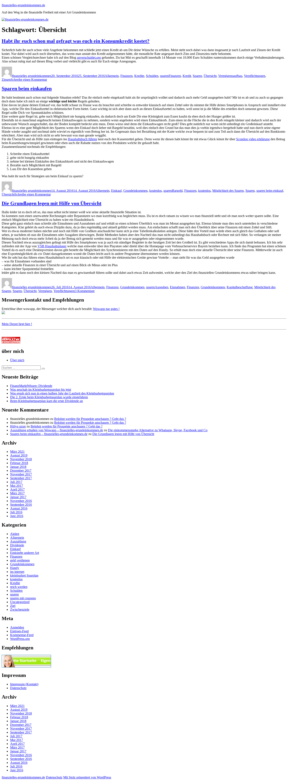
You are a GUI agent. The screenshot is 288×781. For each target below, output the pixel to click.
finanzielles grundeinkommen (31, 76)
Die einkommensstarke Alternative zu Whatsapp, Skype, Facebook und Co (157, 430)
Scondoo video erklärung (253, 139)
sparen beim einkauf (269, 190)
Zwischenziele (19, 609)
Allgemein (112, 76)
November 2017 (21, 474)
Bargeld (177, 190)
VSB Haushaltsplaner (52, 246)
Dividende (17, 545)
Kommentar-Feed (22, 635)
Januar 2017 (18, 497)
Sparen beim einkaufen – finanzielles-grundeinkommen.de (48, 434)
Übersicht (210, 76)
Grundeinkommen (135, 190)
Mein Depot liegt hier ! (17, 324)
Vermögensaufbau (230, 76)
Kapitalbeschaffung (240, 287)
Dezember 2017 (20, 470)
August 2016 (18, 508)
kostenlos (155, 190)
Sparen (197, 76)
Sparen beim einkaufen (27, 88)
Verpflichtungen (254, 76)
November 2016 (21, 501)
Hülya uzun (18, 426)
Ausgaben (161, 287)
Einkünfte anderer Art (24, 553)
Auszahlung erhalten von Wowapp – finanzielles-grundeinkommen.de (56, 430)
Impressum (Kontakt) (24, 684)
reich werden (18, 587)
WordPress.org (20, 639)
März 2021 (17, 451)
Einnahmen (177, 287)
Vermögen (45, 291)
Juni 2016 (16, 516)
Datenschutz (18, 688)
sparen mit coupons (23, 598)
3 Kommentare (85, 291)
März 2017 (17, 493)
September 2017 (21, 478)
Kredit (187, 76)
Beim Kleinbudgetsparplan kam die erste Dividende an (46, 401)
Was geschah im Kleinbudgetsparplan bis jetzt (40, 389)
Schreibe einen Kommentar (29, 79)
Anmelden (17, 627)
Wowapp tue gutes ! (106, 309)
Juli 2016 (16, 512)
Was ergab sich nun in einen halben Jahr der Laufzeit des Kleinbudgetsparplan (62, 393)
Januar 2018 (18, 467)
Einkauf (116, 190)
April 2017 (17, 489)
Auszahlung (18, 541)
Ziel (12, 606)
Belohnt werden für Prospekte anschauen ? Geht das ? (90, 419)
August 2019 (18, 455)
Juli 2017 (16, 482)
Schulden (152, 76)
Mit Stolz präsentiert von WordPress (87, 777)
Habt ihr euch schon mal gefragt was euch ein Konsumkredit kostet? (75, 41)
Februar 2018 (19, 463)
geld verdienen (20, 560)
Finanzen (126, 76)
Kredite (139, 76)
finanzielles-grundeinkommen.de (23, 5)
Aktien (14, 534)
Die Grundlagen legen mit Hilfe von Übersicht (51, 203)
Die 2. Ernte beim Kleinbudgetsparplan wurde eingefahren (49, 397)
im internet (17, 571)
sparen (164, 76)
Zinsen (6, 79)
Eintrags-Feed (19, 631)
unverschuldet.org (89, 57)
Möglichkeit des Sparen (228, 190)
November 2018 (21, 459)
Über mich (17, 360)
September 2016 (21, 504)
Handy (14, 568)
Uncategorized (20, 602)
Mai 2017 (16, 485)
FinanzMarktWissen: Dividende (31, 386)
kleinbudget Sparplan (24, 575)
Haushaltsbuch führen (82, 139)
